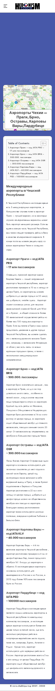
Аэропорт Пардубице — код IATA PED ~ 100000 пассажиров (26, 175)
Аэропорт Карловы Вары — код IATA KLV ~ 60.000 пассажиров (25, 169)
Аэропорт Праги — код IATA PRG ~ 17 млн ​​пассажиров (27, 149)
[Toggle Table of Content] (42, 143)
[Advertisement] (27, 46)
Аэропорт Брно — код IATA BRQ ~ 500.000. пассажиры (27, 156)
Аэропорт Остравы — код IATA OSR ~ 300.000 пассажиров (27, 162)
